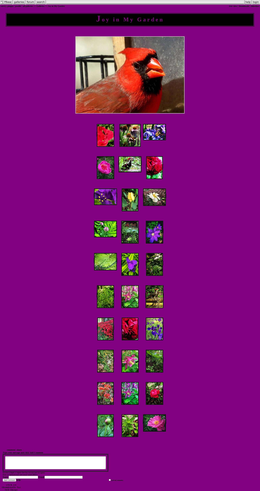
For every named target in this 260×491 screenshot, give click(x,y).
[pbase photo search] (40, 4)
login (12, 473)
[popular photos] (145, 4)
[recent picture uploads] (19, 4)
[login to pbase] (256, 4)
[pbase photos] (6, 4)
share (19, 450)
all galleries (28, 6)
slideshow (255, 6)
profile (18, 6)
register (19, 473)
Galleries (40, 6)
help (19, 480)
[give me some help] (248, 4)
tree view (233, 6)
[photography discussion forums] (30, 4)
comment (11, 450)
